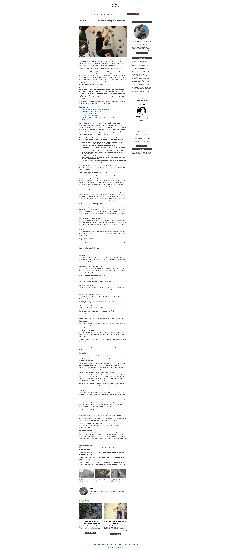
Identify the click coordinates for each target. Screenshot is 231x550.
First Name (141, 120)
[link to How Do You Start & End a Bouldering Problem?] (115, 511)
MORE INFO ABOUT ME (142, 53)
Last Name (141, 126)
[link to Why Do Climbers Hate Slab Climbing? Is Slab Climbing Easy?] (90, 511)
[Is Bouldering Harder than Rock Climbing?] (86, 473)
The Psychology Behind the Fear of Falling (91, 111)
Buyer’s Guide (114, 14)
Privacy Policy (108, 544)
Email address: (141, 131)
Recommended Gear (96, 14)
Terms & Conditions (117, 544)
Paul (91, 488)
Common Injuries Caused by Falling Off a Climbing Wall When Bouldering (98, 117)
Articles (106, 14)
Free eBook (122, 14)
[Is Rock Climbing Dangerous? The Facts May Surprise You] (118, 473)
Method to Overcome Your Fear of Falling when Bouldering (95, 109)
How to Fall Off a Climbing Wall (89, 113)
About (94, 544)
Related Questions (86, 119)
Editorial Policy (100, 544)
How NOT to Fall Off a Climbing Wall (90, 115)
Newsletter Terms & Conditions (130, 544)
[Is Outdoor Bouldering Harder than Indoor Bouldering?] (102, 473)
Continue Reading (90, 532)
